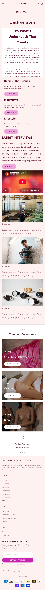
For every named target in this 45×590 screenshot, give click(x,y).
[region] (22, 442)
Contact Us (5, 535)
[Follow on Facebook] (3, 571)
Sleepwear (5, 487)
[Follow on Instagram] (9, 571)
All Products (6, 501)
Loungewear (6, 490)
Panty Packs (6, 494)
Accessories (6, 497)
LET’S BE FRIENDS (17, 560)
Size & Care (6, 511)
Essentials (5, 484)
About (4, 532)
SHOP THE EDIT (12, 364)
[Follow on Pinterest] (14, 571)
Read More (11, 94)
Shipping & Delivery (22, 447)
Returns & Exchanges (9, 518)
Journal (4, 521)
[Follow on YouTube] (19, 571)
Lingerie (4, 480)
